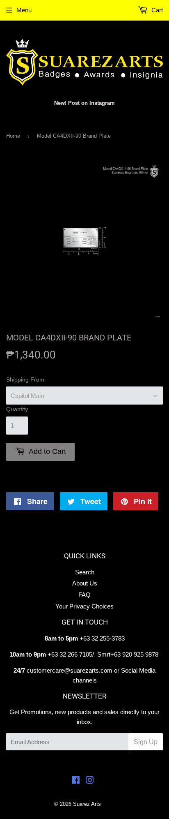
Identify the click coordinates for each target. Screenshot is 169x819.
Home (13, 136)
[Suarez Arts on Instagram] (90, 780)
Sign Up (146, 741)
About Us (84, 583)
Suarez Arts (87, 804)
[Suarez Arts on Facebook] (75, 780)
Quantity (17, 409)
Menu (24, 10)
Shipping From (25, 379)
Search (84, 572)
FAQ (84, 594)
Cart (156, 10)
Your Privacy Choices (84, 606)
